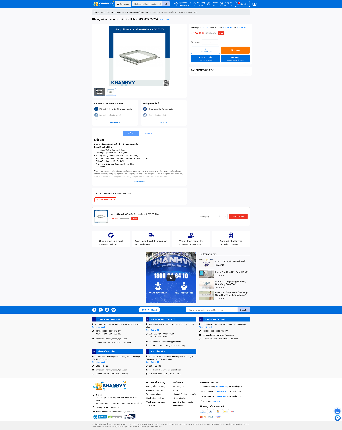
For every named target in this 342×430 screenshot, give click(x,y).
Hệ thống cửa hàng (201, 3)
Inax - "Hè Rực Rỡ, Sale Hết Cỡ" (232, 272)
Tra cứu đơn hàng (154, 394)
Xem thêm (151, 405)
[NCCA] (130, 417)
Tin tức (176, 390)
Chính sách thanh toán (156, 398)
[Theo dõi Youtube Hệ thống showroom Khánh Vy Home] (113, 309)
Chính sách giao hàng (155, 402)
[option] (139, 56)
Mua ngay (235, 50)
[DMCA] (115, 417)
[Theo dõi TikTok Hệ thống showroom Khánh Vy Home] (107, 309)
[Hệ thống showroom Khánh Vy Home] (103, 4)
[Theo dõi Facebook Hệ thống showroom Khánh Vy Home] (94, 309)
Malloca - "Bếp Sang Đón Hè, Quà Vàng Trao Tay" (230, 283)
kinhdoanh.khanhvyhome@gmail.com (118, 411)
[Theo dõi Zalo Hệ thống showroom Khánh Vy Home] (101, 309)
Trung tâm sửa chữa (228, 3)
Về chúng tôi (178, 386)
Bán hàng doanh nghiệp (183, 402)
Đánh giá (148, 133)
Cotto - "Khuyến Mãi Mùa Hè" (230, 261)
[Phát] (171, 278)
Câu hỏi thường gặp (154, 390)
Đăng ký (243, 310)
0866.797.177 (218, 401)
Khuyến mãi (214, 3)
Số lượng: (195, 42)
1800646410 (184, 5)
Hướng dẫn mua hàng (155, 386)
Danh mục (124, 4)
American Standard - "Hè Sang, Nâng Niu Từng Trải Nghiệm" (231, 293)
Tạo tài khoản (149, 310)
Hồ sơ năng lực (179, 398)
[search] (166, 3)
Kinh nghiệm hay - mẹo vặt (184, 394)
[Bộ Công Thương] (100, 417)
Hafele (206, 27)
